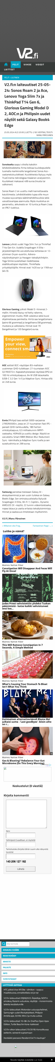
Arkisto (7, 961)
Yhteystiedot (9, 979)
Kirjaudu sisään (11, 949)
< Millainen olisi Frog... (11, 525)
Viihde (28, 64)
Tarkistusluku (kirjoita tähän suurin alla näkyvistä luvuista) (27, 850)
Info (5, 973)
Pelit (15, 64)
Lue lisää (38, 1060)
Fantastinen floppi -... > (43, 525)
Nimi (8, 831)
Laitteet (9, 69)
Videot (40, 64)
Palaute (7, 967)
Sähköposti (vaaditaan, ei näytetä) (20, 840)
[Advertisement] (27, 906)
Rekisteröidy (9, 955)
